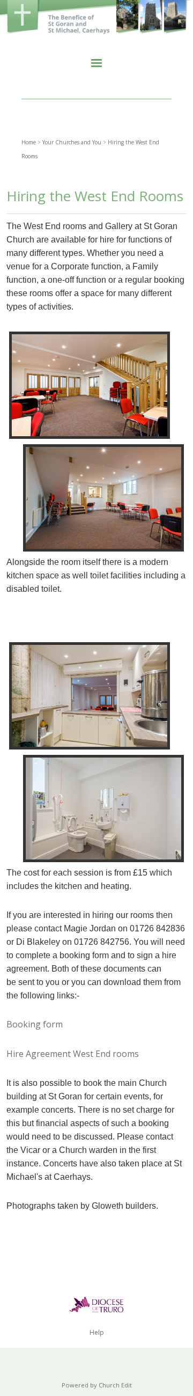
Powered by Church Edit (97, 1385)
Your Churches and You (71, 142)
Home (28, 142)
